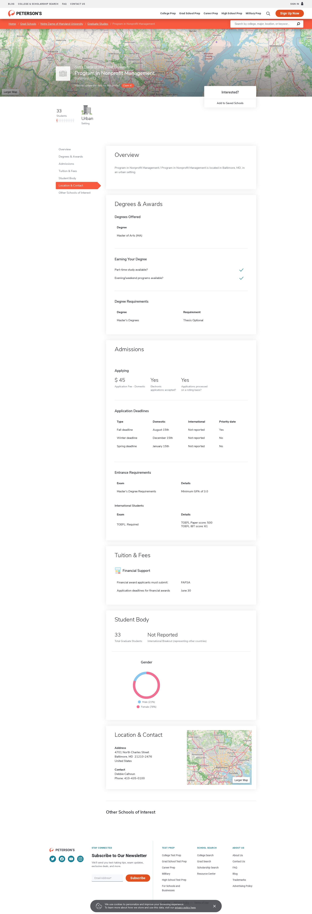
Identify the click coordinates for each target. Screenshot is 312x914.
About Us (238, 855)
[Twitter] (52, 859)
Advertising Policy (242, 886)
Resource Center (206, 873)
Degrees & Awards (71, 157)
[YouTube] (71, 859)
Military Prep (253, 13)
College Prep (168, 13)
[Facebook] (62, 859)
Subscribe (137, 878)
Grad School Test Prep (174, 861)
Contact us (77, 4)
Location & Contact (71, 186)
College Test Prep (171, 855)
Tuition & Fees (68, 171)
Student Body (67, 178)
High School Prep (232, 13)
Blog (11, 4)
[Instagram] (80, 859)
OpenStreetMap (287, 30)
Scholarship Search (208, 867)
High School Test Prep (174, 879)
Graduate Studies (97, 24)
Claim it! (127, 85)
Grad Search (204, 861)
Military (166, 873)
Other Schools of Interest (74, 193)
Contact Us (239, 861)
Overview (65, 149)
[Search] (268, 13)
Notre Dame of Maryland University (61, 24)
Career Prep (211, 13)
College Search (205, 855)
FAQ (64, 4)
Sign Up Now (289, 13)
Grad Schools (28, 24)
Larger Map (10, 92)
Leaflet (269, 30)
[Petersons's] (25, 13)
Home (12, 24)
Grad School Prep (189, 13)
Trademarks (239, 879)
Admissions (66, 164)
